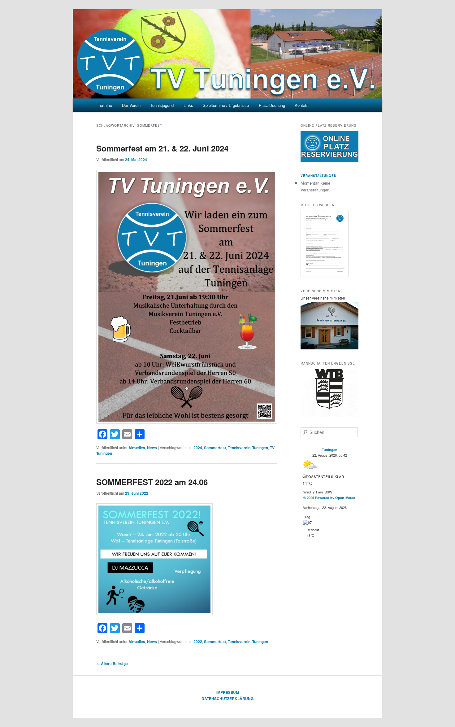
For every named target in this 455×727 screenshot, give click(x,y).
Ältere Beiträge (112, 663)
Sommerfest (215, 447)
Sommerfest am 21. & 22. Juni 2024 (162, 148)
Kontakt (302, 105)
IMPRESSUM (227, 692)
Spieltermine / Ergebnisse (226, 105)
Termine (105, 105)
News (152, 447)
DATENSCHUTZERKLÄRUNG (228, 698)
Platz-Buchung (272, 105)
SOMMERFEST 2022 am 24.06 (152, 482)
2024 (197, 447)
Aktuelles (136, 447)
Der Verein (131, 105)
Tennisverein (239, 447)
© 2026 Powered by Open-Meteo (329, 497)
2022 (197, 641)
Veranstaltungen (318, 175)
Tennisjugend (162, 105)
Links (188, 105)
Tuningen (260, 447)
